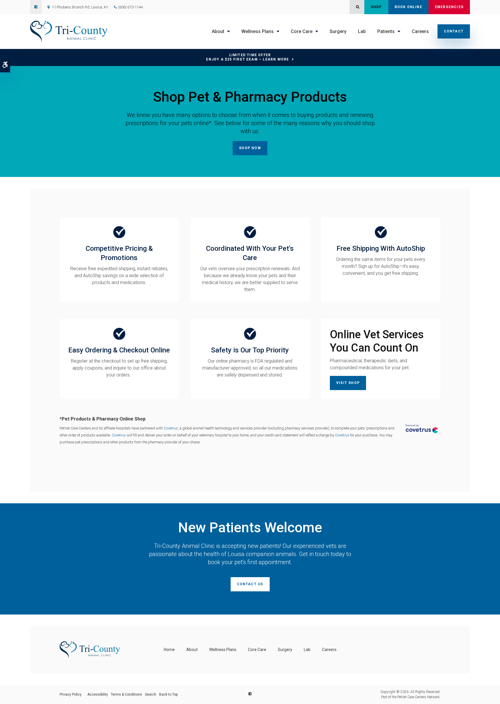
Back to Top (168, 694)
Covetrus (171, 428)
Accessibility (97, 694)
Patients (386, 31)
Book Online (408, 7)
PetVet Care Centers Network (418, 697)
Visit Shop (348, 383)
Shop (376, 7)
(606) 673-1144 (130, 7)
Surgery (338, 31)
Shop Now (250, 148)
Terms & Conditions (126, 694)
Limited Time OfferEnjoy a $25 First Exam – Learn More (247, 57)
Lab (362, 31)
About (218, 31)
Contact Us (250, 584)
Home (169, 649)
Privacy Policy (71, 694)
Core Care (301, 31)
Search (150, 694)
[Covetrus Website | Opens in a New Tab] (423, 429)
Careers (420, 31)
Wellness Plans (257, 31)
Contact (454, 31)
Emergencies (449, 7)
